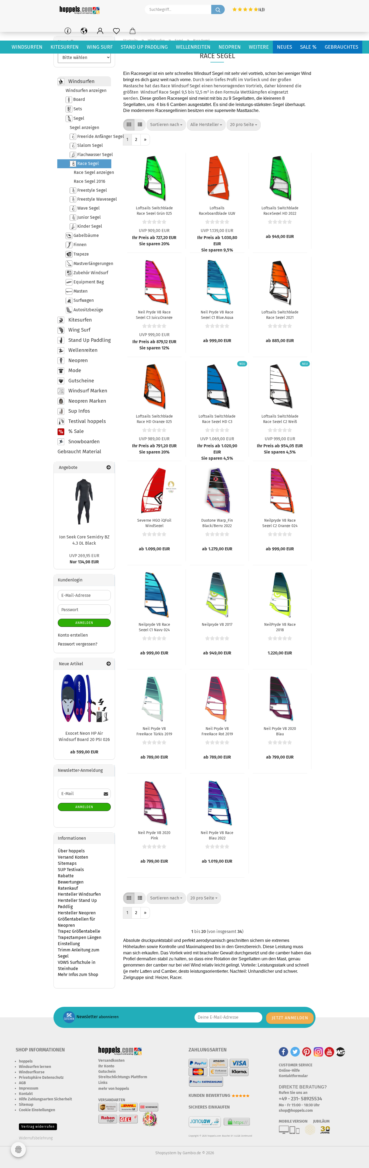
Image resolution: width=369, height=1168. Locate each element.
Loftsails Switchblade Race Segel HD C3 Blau (217, 418)
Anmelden (84, 623)
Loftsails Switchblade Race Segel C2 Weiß (279, 418)
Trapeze (80, 254)
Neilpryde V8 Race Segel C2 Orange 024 (279, 522)
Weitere (259, 47)
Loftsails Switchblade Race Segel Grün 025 (154, 210)
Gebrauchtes (341, 47)
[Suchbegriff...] (218, 9)
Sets (77, 108)
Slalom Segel (89, 145)
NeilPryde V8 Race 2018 (280, 626)
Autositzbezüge (87, 309)
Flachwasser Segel (93, 154)
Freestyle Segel (91, 190)
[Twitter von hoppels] (295, 1051)
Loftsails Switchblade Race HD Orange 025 (154, 418)
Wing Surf (100, 47)
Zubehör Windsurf (90, 272)
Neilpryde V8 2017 (217, 624)
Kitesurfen (65, 47)
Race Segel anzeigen (92, 172)
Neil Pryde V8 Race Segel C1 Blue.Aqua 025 (217, 314)
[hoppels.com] (80, 9)
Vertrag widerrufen (38, 1127)
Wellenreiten (193, 47)
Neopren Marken (86, 401)
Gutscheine (80, 381)
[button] (100, 31)
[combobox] (166, 125)
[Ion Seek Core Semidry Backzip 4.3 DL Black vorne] (84, 501)
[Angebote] (108, 468)
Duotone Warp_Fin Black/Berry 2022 (217, 522)
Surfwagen (83, 300)
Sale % (308, 47)
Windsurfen (27, 47)
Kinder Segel (89, 226)
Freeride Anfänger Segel (93, 136)
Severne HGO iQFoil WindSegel (154, 522)
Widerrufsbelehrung (36, 1138)
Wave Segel (88, 208)
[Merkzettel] (116, 31)
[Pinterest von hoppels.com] (306, 1051)
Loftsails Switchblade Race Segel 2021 (279, 314)
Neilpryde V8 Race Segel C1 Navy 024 (154, 626)
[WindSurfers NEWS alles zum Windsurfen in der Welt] (340, 1051)
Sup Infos (78, 411)
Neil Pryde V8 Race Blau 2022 (217, 835)
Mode (74, 370)
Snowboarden (83, 441)
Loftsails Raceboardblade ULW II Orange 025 (217, 210)
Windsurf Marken (87, 391)
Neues (284, 47)
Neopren (230, 47)
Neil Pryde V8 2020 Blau (280, 731)
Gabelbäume (85, 235)
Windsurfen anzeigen (86, 90)
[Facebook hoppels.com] (283, 1051)
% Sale (75, 431)
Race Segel (87, 163)
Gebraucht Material (79, 451)
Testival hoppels (86, 421)
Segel (78, 118)
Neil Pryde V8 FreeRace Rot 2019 (217, 731)
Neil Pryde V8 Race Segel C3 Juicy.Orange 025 (154, 314)
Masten (80, 291)
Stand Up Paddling (144, 47)
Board (78, 99)
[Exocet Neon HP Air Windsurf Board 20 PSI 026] (84, 698)
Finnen (79, 244)
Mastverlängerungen (91, 263)
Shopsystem (165, 1153)
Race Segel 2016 (89, 181)
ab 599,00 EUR (84, 752)
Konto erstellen (73, 635)
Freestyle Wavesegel (93, 199)
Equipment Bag (88, 281)
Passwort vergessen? (77, 644)
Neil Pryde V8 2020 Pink (154, 835)
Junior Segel (88, 217)
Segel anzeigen (84, 127)
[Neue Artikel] (108, 664)
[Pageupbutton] (354, 1160)
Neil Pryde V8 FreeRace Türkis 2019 (154, 731)
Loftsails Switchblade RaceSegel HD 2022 (279, 210)
